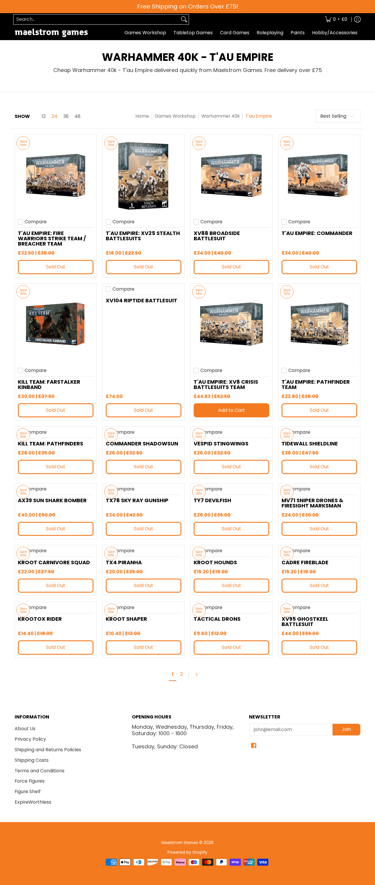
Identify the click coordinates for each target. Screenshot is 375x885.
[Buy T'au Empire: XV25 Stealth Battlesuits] (143, 175)
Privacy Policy (30, 739)
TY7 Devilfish (212, 500)
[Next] (199, 675)
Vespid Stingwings (221, 443)
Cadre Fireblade (305, 562)
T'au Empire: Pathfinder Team (316, 384)
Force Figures (30, 781)
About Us (25, 728)
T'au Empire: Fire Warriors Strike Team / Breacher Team (52, 238)
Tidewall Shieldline (310, 443)
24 (54, 116)
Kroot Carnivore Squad (54, 562)
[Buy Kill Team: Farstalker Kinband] (55, 324)
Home (142, 116)
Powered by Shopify (187, 852)
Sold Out (55, 266)
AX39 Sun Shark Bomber (52, 500)
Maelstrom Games (179, 842)
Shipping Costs (32, 760)
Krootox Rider (40, 618)
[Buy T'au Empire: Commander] (319, 175)
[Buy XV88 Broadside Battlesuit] (231, 175)
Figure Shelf (28, 791)
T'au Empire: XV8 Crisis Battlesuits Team (226, 384)
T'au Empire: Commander (317, 233)
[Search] (184, 19)
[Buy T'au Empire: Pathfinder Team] (319, 324)
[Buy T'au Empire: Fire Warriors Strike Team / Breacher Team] (55, 175)
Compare (36, 221)
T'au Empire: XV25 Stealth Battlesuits (143, 235)
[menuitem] (336, 19)
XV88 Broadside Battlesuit (217, 235)
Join (346, 729)
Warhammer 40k (220, 116)
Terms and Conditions (39, 770)
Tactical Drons (217, 618)
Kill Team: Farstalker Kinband (49, 384)
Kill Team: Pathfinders (50, 443)
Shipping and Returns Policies (48, 749)
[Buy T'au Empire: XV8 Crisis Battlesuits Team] (231, 324)
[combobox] (96, 19)
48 (77, 116)
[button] (254, 746)
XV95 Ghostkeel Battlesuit (305, 621)
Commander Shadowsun (142, 443)
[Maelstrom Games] (51, 33)
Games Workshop (175, 116)
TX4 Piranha (124, 562)
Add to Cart (231, 410)
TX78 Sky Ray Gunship (137, 500)
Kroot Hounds (215, 562)
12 (44, 116)
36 (66, 116)
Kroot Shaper (126, 618)
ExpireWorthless (33, 802)
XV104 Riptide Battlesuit (141, 300)
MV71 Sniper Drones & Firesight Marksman (312, 503)
